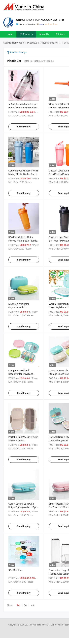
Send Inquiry (23, 126)
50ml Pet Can (15, 570)
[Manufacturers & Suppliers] (24, 7)
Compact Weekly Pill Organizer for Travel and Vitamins (20, 374)
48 (32, 605)
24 (18, 605)
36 (25, 605)
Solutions (60, 34)
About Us (44, 34)
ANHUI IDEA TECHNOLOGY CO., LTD (40, 20)
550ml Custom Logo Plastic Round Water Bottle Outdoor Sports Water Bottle (23, 107)
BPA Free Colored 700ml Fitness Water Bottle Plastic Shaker (22, 241)
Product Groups (18, 52)
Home (10, 34)
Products (28, 34)
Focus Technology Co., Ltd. (42, 624)
